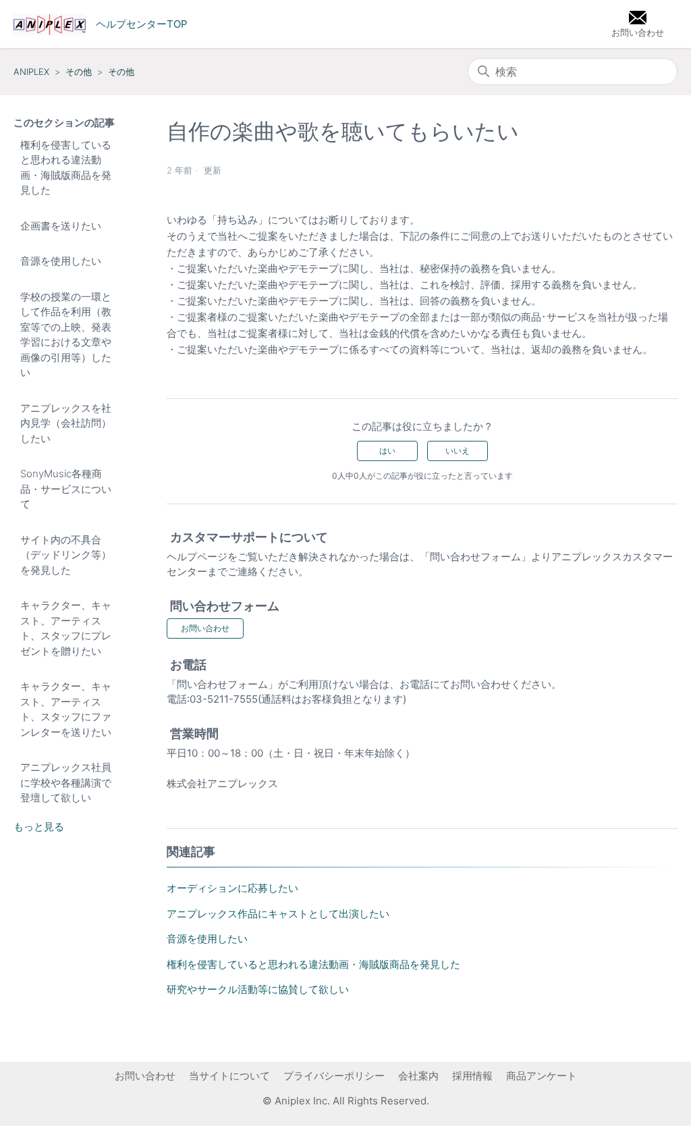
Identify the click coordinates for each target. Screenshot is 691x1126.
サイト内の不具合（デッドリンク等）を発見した (65, 555)
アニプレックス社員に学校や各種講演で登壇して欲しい (65, 782)
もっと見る (38, 826)
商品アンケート (541, 1075)
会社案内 (418, 1075)
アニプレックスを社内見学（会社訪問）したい (65, 423)
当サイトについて (229, 1075)
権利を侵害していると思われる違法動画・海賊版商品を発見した (65, 167)
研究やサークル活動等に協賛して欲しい (258, 989)
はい (387, 451)
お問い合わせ (205, 628)
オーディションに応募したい (232, 888)
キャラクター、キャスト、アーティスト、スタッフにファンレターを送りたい (65, 709)
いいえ (457, 451)
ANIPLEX (31, 71)
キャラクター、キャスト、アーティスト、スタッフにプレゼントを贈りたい (65, 628)
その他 (78, 71)
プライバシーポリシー (334, 1075)
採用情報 (472, 1075)
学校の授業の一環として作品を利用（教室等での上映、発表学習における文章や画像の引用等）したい (65, 334)
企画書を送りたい (60, 225)
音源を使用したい (60, 260)
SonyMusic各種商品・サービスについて (65, 488)
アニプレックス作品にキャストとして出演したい (278, 913)
